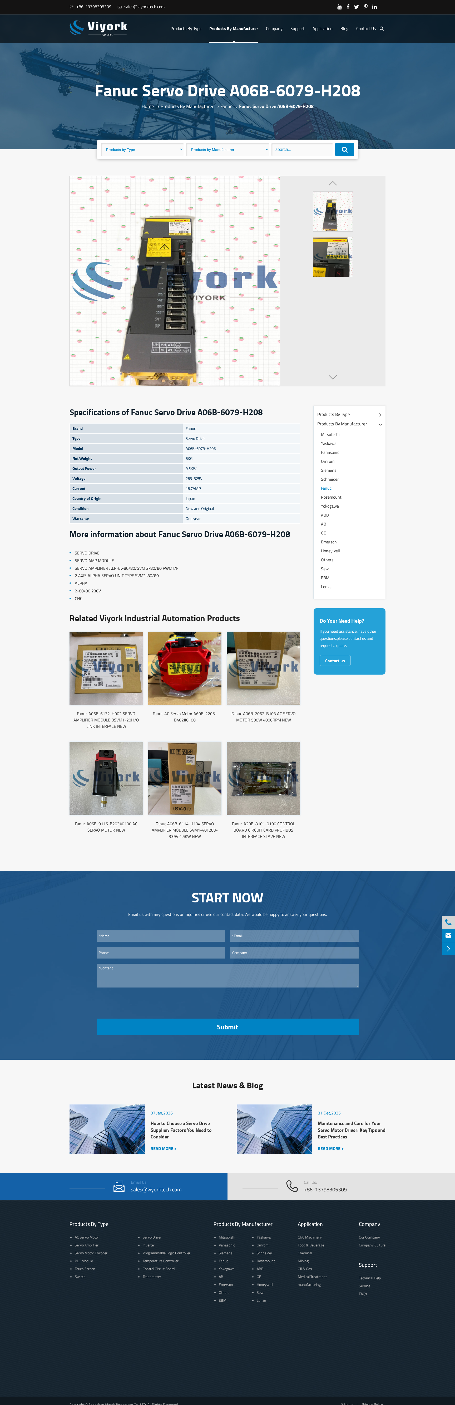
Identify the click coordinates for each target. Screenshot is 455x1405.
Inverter (149, 1245)
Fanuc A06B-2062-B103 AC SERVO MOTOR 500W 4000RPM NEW (263, 716)
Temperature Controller (161, 1261)
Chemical (305, 1253)
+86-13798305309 (90, 6)
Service (364, 1286)
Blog (344, 28)
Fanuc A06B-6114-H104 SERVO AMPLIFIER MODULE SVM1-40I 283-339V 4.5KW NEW (185, 830)
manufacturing (309, 1284)
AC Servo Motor (87, 1237)
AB (323, 524)
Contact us (335, 660)
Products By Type (186, 28)
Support (297, 28)
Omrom (327, 461)
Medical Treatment (312, 1276)
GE (323, 533)
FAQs (363, 1293)
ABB (325, 515)
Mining (303, 1261)
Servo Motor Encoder (91, 1253)
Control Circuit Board (159, 1268)
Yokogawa (330, 506)
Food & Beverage (311, 1245)
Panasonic (330, 452)
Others (327, 560)
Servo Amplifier (86, 1245)
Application (323, 28)
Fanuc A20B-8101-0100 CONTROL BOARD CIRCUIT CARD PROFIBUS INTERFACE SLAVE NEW (263, 830)
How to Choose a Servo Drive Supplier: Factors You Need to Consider (181, 1130)
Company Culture (372, 1245)
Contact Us (366, 28)
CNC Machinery (310, 1237)
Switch (80, 1276)
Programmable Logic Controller (166, 1253)
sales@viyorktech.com (141, 6)
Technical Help (370, 1278)
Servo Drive (152, 1237)
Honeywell (330, 551)
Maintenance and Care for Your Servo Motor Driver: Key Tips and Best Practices (351, 1130)
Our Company (369, 1237)
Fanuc (226, 106)
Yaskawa (329, 443)
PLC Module (84, 1261)
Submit (227, 1027)
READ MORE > (164, 1148)
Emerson (329, 542)
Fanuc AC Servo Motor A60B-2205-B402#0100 (185, 716)
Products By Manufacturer (233, 28)
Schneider (330, 479)
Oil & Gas (305, 1268)
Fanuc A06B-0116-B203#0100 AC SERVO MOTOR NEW (106, 827)
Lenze (326, 586)
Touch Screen (85, 1268)
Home (148, 106)
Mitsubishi (330, 434)
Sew (325, 569)
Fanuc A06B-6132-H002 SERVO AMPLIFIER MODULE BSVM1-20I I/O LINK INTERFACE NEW (106, 719)
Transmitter (152, 1276)
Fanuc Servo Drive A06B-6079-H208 (276, 106)
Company (274, 28)
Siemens (328, 470)
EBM (325, 577)
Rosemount (331, 497)
